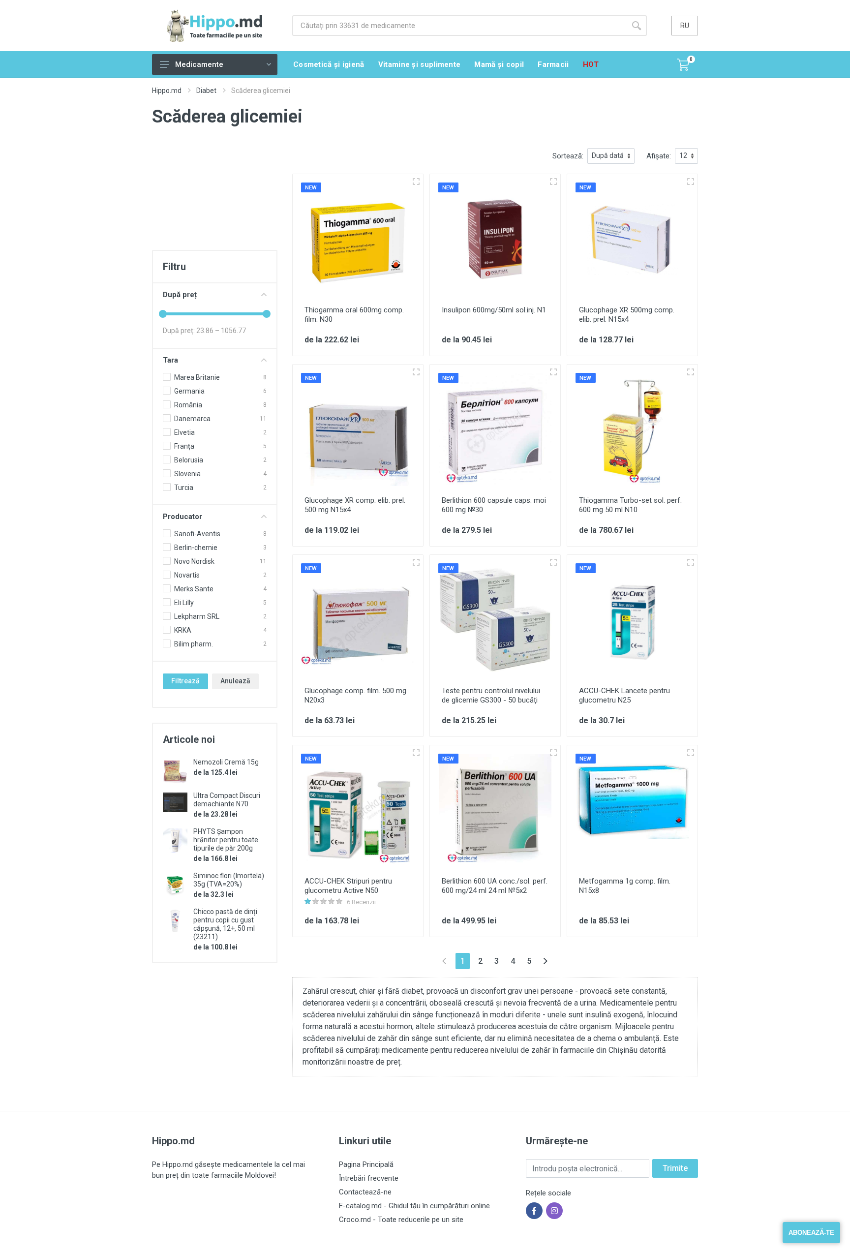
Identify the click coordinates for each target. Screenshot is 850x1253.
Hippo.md (167, 90)
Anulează (235, 681)
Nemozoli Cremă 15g (226, 762)
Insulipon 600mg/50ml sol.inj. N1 (494, 310)
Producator (182, 516)
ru (684, 26)
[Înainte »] (545, 961)
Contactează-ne (365, 1192)
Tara (170, 360)
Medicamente (199, 64)
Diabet (206, 90)
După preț (180, 294)
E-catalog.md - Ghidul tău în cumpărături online (414, 1205)
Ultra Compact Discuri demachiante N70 (226, 800)
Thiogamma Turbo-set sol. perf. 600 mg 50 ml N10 (630, 505)
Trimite (675, 1168)
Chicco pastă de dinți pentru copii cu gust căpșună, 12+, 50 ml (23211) (225, 924)
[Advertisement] (214, 197)
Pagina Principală (366, 1164)
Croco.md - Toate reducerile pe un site (401, 1219)
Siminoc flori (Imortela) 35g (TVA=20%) (228, 880)
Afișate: (658, 156)
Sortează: (567, 156)
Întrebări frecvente (368, 1178)
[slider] (163, 314)
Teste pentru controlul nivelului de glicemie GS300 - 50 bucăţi (491, 695)
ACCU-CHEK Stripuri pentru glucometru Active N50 (348, 886)
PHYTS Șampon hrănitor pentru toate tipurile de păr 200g (225, 839)
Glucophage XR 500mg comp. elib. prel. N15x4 (626, 315)
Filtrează (185, 681)
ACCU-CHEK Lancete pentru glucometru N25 (624, 695)
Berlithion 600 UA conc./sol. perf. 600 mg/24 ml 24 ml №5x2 (494, 886)
